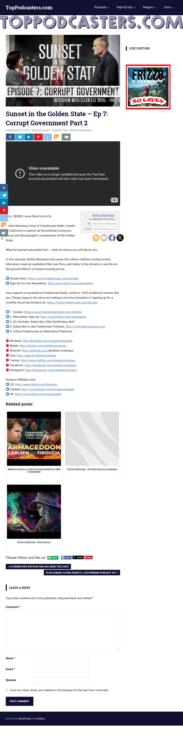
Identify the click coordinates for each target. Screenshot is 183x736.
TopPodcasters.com (29, 7)
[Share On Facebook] (10, 137)
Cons (167, 7)
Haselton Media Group (36, 730)
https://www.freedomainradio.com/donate (53, 312)
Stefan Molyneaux (80, 130)
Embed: (88, 229)
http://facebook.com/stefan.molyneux (50, 365)
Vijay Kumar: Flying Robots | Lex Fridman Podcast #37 (81, 573)
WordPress (25, 718)
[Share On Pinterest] (38, 137)
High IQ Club (124, 7)
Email (10, 669)
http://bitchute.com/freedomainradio (48, 341)
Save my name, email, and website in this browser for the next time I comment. (59, 690)
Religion (148, 7)
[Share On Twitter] (19, 137)
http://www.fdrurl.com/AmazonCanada (47, 389)
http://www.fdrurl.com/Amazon (36, 384)
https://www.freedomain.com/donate (53, 278)
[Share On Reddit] (47, 137)
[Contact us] (66, 137)
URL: (89, 224)
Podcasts (100, 7)
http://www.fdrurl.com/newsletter (70, 283)
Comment (13, 607)
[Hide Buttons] (2, 239)
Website (11, 680)
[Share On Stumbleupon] (56, 137)
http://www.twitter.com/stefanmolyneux (48, 360)
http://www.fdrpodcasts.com (85, 326)
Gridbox (40, 718)
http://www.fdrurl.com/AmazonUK (38, 394)
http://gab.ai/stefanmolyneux (36, 355)
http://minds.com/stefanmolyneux (43, 345)
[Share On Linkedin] (28, 137)
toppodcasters (41, 130)
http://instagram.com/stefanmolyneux (51, 370)
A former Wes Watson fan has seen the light (39, 567)
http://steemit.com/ (35, 350)
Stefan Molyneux (103, 215)
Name (10, 658)
